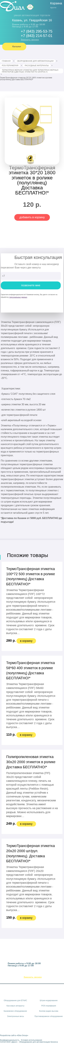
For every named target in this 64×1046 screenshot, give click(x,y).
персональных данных (18, 297)
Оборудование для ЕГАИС (15, 1000)
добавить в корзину (32, 217)
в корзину (26, 640)
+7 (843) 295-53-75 (36, 31)
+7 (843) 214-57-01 (36, 36)
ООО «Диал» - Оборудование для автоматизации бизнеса (32, 1042)
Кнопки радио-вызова (48, 1011)
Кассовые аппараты (15, 1006)
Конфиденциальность (9, 1040)
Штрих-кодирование (49, 1000)
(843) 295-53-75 (36, 973)
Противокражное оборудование (48, 1016)
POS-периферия (48, 1006)
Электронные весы (15, 1016)
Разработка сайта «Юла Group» (14, 1035)
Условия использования (31, 1040)
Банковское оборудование (15, 1011)
